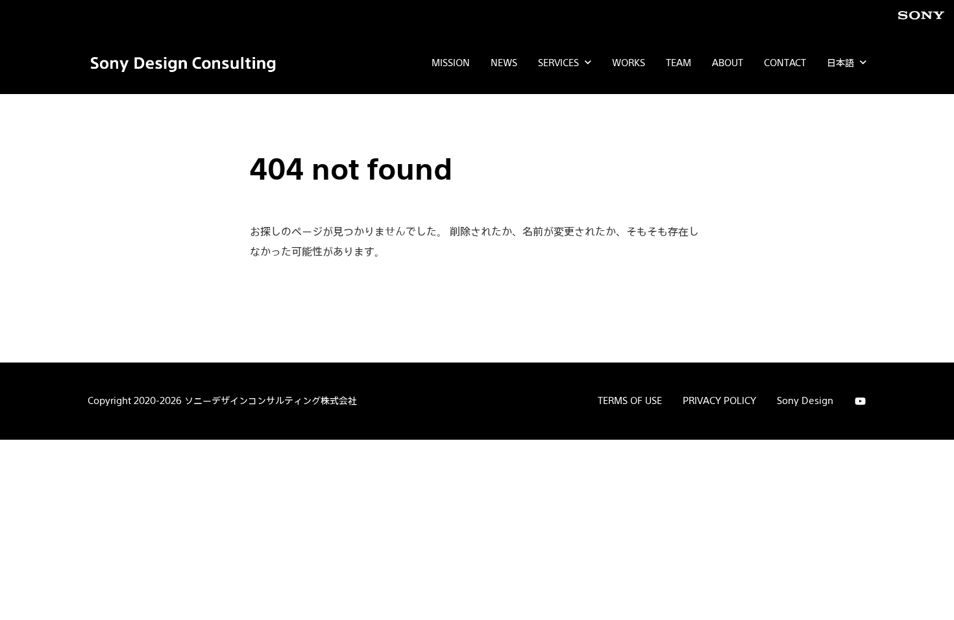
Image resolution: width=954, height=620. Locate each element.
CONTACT (785, 62)
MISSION (451, 62)
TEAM (678, 62)
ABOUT (727, 62)
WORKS (628, 62)
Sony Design (805, 400)
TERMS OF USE (630, 400)
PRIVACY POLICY (719, 400)
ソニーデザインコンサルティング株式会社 (270, 400)
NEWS (504, 62)
